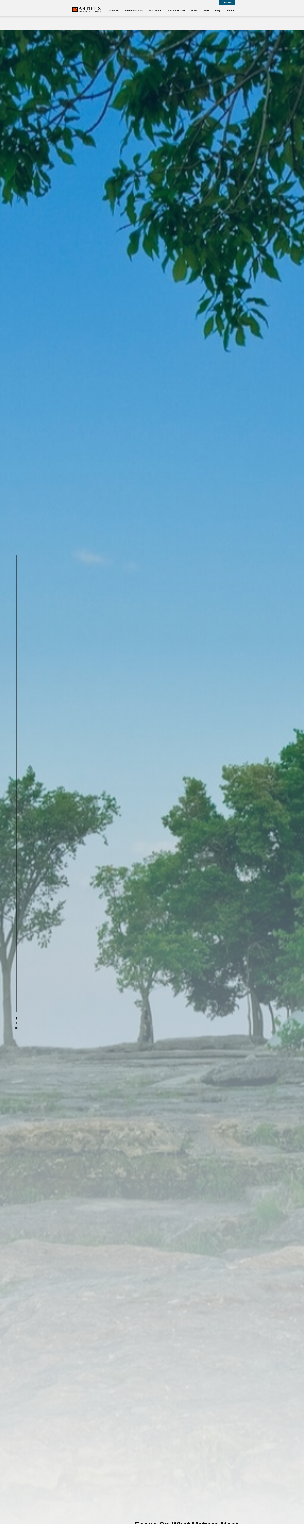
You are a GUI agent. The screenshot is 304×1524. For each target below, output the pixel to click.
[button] (114, 10)
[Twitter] (16, 1023)
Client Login (227, 2)
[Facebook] (16, 1018)
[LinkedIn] (16, 1027)
